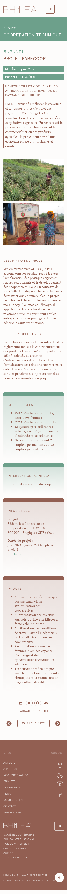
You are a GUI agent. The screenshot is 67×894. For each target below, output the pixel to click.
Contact (9, 806)
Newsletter (12, 812)
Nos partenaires (15, 775)
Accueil (9, 763)
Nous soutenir (14, 800)
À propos (10, 769)
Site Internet (17, 554)
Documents (11, 788)
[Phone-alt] (60, 774)
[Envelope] (60, 764)
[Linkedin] (60, 784)
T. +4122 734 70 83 (15, 858)
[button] (60, 9)
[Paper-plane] (60, 795)
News (7, 794)
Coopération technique (32, 35)
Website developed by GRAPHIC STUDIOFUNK (29, 880)
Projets (9, 781)
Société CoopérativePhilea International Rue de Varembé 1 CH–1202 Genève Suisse (19, 844)
